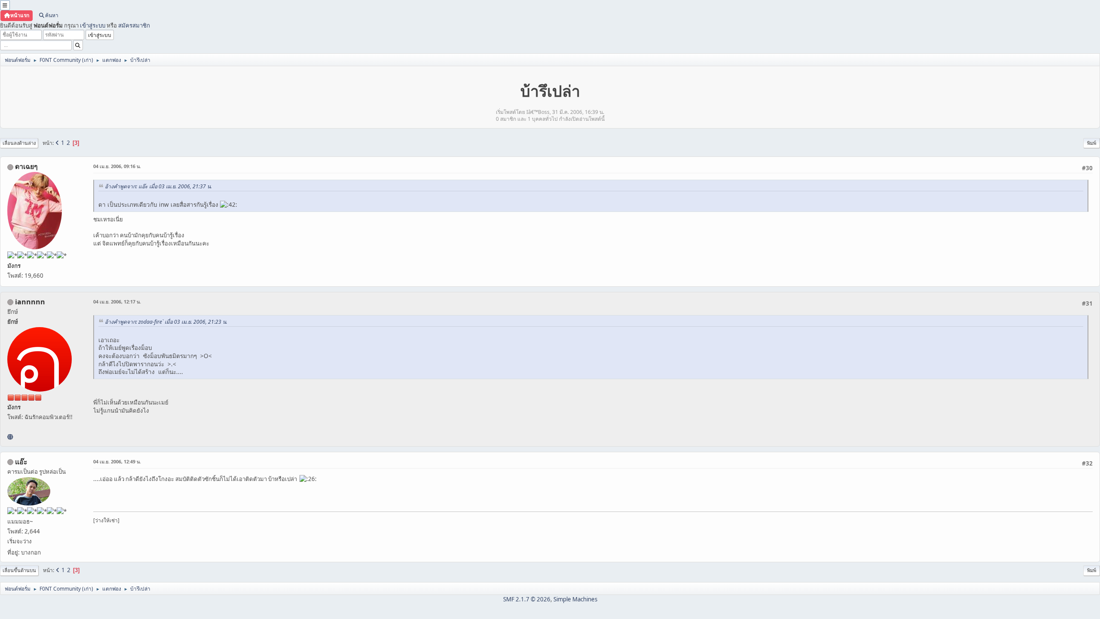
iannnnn (30, 301)
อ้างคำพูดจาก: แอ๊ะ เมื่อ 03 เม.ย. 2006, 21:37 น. (158, 186)
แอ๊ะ (21, 461)
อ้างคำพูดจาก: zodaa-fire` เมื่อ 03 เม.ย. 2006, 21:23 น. (166, 321)
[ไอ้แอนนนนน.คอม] (10, 437)
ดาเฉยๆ (26, 166)
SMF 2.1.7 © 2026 (526, 599)
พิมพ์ (1091, 143)
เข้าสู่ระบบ (92, 25)
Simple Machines (575, 599)
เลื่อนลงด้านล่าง (19, 143)
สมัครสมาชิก (134, 25)
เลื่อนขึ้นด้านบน (19, 570)
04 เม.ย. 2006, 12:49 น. (117, 461)
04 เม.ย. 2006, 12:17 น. (117, 301)
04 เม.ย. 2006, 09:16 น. (117, 166)
